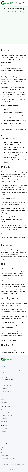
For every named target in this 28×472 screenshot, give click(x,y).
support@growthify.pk (10, 230)
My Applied (4, 397)
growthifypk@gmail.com (7, 379)
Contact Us (4, 428)
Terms (2, 434)
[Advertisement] (14, 28)
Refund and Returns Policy (9, 458)
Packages (3, 437)
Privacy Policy (4, 455)
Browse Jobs (4, 388)
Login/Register (4, 447)
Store (2, 450)
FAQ (2, 439)
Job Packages (4, 421)
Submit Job (4, 418)
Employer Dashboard (6, 415)
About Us (3, 431)
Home (6, 12)
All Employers (4, 409)
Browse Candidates (6, 391)
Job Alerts (3, 399)
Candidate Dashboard (6, 394)
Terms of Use (4, 452)
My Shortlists (4, 402)
